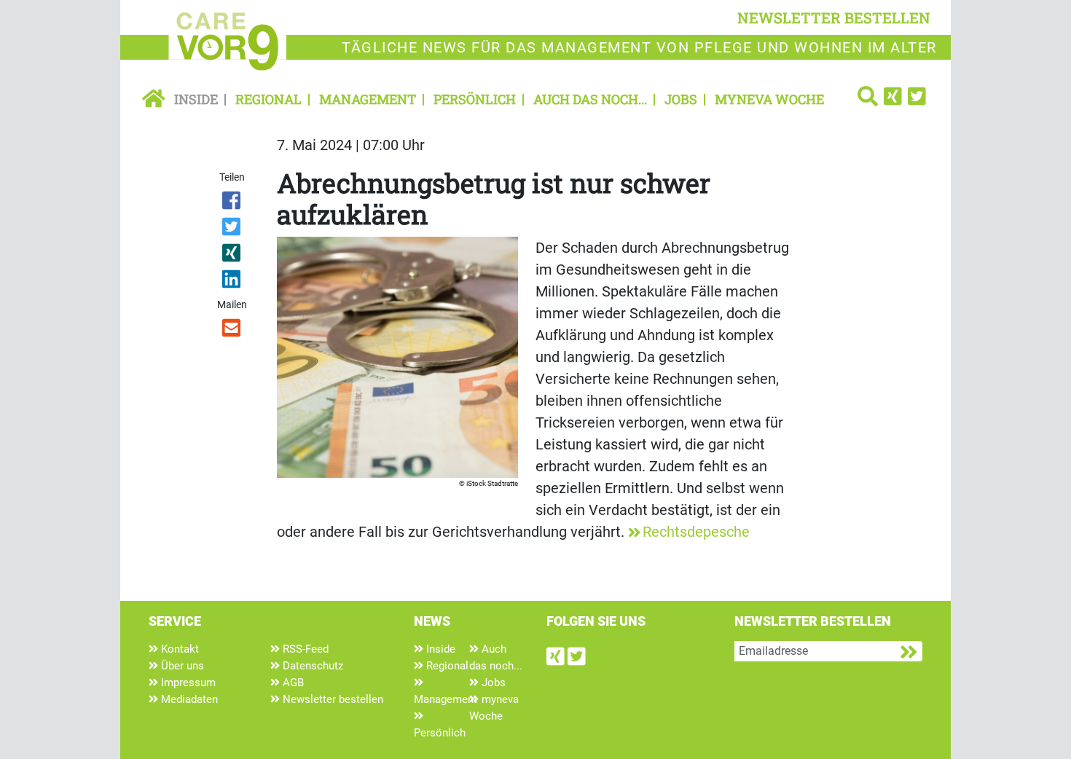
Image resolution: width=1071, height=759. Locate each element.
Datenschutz (311, 665)
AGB (292, 682)
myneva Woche (769, 99)
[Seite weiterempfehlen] (233, 331)
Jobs (680, 99)
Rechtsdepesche (696, 531)
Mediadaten (188, 699)
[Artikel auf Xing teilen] (233, 256)
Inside (196, 99)
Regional (268, 99)
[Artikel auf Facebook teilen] (233, 203)
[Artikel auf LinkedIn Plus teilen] (233, 282)
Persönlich (475, 99)
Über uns (181, 665)
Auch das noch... (590, 99)
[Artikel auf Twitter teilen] (233, 229)
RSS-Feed (304, 649)
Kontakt (178, 649)
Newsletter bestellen (331, 699)
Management (367, 99)
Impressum (187, 682)
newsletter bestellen (833, 17)
